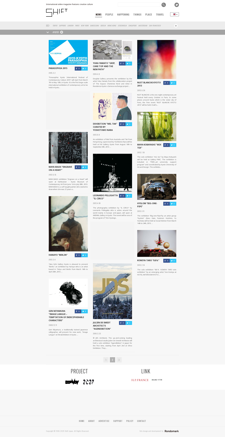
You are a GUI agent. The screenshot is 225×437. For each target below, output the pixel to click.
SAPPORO (62, 25)
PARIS (77, 25)
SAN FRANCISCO (155, 25)
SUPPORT (118, 421)
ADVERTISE (104, 421)
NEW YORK (85, 25)
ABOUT (91, 421)
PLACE (148, 14)
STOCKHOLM (122, 25)
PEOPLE (109, 14)
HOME (82, 421)
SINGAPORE (132, 25)
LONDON (70, 25)
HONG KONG (111, 25)
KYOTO (56, 32)
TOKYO (55, 25)
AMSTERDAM (142, 25)
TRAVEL (160, 14)
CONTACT (141, 421)
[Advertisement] (112, 241)
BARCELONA (94, 25)
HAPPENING (123, 14)
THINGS (137, 14)
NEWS (98, 14)
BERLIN (103, 25)
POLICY (129, 421)
